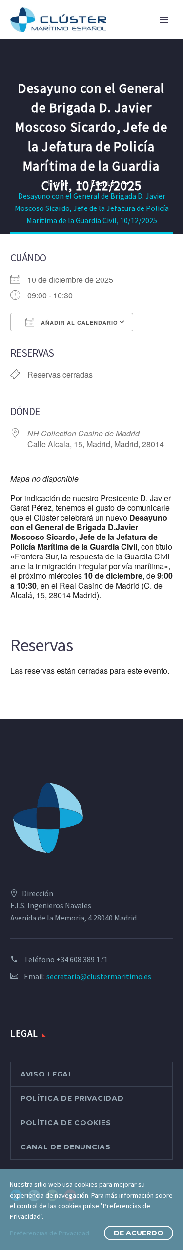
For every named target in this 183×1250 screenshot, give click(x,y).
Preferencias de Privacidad (49, 1233)
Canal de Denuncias (65, 1147)
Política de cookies (65, 1122)
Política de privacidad (71, 1098)
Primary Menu (164, 20)
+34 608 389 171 (82, 959)
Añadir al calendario (78, 322)
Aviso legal (46, 1074)
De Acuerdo (138, 1233)
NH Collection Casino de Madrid (83, 433)
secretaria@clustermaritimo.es (98, 976)
